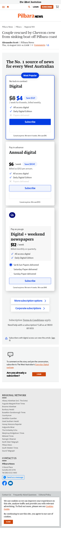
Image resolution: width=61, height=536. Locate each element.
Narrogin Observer (9, 439)
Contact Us (6, 495)
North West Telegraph (10, 442)
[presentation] (10, 264)
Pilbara (19, 27)
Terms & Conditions (33, 320)
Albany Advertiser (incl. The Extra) (15, 401)
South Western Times (10, 448)
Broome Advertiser (9, 407)
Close (8, 522)
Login (36, 7)
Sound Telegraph (8, 451)
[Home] (8, 7)
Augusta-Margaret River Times (13, 404)
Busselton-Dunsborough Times (13, 412)
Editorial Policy (45, 495)
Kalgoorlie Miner (8, 427)
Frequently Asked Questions (24, 495)
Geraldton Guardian (9, 418)
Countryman (6, 415)
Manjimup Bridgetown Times (13, 433)
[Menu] (3, 7)
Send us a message (15, 477)
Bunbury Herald (8, 409)
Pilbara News (7, 27)
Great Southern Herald (10, 421)
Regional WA (29, 27)
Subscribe (47, 7)
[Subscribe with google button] (30, 129)
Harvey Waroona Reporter (12, 424)
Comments (39, 45)
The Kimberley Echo (9, 430)
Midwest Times (7, 436)
